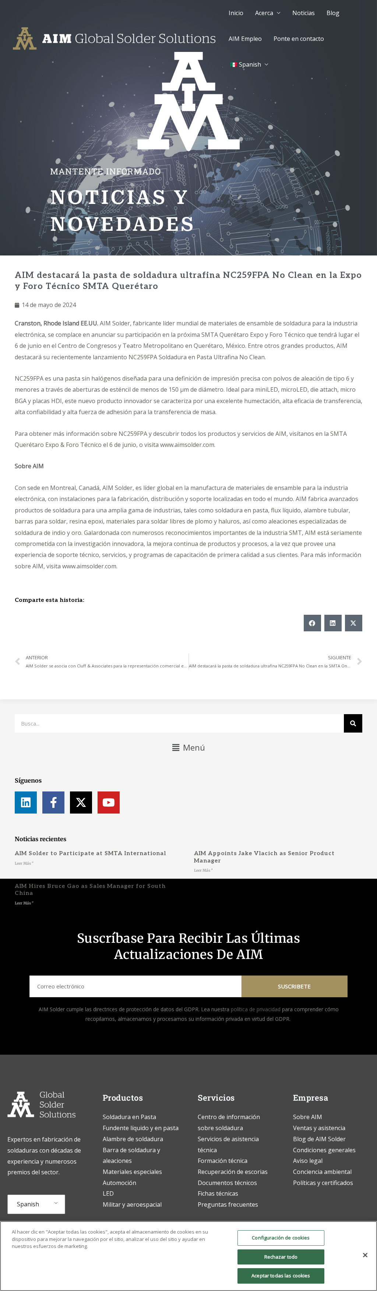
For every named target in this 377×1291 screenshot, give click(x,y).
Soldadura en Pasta (129, 1117)
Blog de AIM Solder (319, 1139)
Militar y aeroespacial (132, 1204)
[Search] (353, 723)
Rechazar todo (281, 1256)
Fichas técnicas (218, 1193)
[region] (188, 1256)
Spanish (28, 1204)
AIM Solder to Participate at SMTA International (90, 853)
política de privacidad (256, 1009)
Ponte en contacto (299, 39)
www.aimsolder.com (187, 445)
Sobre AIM (29, 466)
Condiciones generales (324, 1150)
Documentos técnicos (227, 1183)
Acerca (264, 13)
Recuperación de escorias (233, 1172)
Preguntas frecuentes (228, 1204)
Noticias (303, 13)
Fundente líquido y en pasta (141, 1128)
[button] (312, 623)
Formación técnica (223, 1161)
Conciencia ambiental (322, 1172)
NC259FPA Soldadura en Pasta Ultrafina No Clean (196, 357)
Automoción (119, 1183)
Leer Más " (24, 863)
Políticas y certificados (323, 1183)
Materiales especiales (132, 1172)
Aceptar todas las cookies (280, 1275)
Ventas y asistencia (319, 1128)
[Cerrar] (365, 1255)
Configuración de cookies (281, 1237)
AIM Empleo (245, 39)
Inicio (236, 13)
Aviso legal (308, 1161)
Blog (333, 13)
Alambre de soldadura (133, 1139)
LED (108, 1193)
